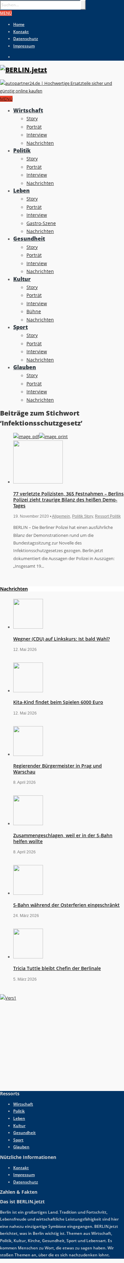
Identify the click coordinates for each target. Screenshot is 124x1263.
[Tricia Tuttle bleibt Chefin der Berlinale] (28, 957)
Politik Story (82, 516)
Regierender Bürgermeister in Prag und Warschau (57, 769)
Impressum (24, 46)
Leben (21, 190)
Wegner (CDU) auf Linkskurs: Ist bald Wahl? (61, 639)
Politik (22, 150)
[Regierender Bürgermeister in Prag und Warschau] (28, 754)
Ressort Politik (108, 516)
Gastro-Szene (41, 223)
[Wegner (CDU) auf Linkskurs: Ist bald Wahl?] (28, 627)
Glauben (24, 367)
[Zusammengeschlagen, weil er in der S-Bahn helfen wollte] (28, 824)
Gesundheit (29, 238)
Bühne (33, 311)
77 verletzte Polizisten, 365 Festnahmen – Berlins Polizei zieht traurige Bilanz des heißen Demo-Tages (68, 499)
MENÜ (6, 13)
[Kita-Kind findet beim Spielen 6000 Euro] (28, 691)
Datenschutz (25, 38)
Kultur (22, 279)
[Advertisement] (49, 1043)
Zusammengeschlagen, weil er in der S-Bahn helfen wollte (62, 838)
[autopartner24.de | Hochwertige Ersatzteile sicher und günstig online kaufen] (62, 91)
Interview (36, 135)
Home (18, 24)
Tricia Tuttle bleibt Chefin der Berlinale (57, 968)
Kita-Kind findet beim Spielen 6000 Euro (58, 702)
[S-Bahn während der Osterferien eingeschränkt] (28, 893)
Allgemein (61, 516)
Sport (20, 327)
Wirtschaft (28, 110)
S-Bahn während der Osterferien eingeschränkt (66, 905)
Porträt (34, 127)
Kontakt (21, 31)
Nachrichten (40, 143)
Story (32, 118)
